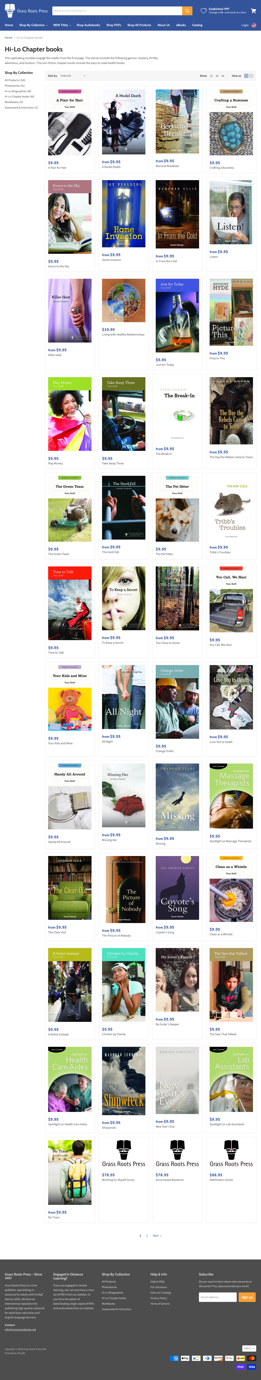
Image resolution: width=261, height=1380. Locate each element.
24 (211, 76)
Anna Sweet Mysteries (170, 1180)
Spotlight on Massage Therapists (230, 841)
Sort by (52, 75)
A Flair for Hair (57, 168)
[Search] (187, 10)
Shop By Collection (32, 25)
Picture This (217, 358)
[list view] (251, 76)
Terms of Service (159, 1304)
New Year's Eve (165, 1126)
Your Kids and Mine (60, 743)
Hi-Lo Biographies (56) (18, 91)
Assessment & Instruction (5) (21, 108)
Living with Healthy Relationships (123, 334)
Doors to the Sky (58, 266)
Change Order (165, 751)
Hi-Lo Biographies (112, 1293)
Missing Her (109, 840)
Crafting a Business (222, 168)
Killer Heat (54, 355)
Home (9, 25)
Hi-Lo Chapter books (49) (19, 97)
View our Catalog (160, 1293)
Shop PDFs (113, 25)
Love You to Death (221, 742)
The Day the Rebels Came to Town (231, 457)
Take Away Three (113, 463)
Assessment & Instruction (116, 1309)
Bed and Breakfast (167, 166)
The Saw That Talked (223, 1034)
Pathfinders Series (221, 1180)
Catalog (197, 25)
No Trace (53, 1217)
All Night (107, 742)
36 (217, 76)
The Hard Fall (110, 552)
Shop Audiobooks (88, 25)
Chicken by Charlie (114, 1034)
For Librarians (158, 1287)
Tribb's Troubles (220, 552)
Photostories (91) (15, 86)
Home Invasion (111, 260)
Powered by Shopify (15, 1353)
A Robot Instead (58, 1034)
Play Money (55, 463)
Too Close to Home (168, 643)
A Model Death (111, 167)
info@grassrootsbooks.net (20, 1330)
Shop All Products (139, 25)
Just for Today (165, 365)
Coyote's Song (165, 932)
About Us (163, 25)
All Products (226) (15, 80)
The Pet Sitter (164, 554)
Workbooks (108, 1304)
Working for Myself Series (118, 1180)
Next (156, 1236)
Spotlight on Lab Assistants (227, 1124)
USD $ (247, 1348)
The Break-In (164, 454)
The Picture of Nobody (116, 936)
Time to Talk (56, 653)
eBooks (181, 25)
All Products (109, 1282)
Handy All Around (59, 842)
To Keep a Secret (112, 643)
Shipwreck (109, 1128)
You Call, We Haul (221, 645)
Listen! (214, 257)
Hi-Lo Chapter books (114, 1298)
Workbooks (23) (14, 102)
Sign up (247, 1297)
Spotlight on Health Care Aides (67, 1124)
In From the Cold (166, 261)
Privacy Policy (158, 1298)
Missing (160, 844)
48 (222, 76)
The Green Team (58, 554)
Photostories (109, 1287)
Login (245, 25)
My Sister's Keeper (167, 1024)
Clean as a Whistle (221, 934)
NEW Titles (61, 25)
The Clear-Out (57, 932)
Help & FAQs (157, 1282)
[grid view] (246, 76)
